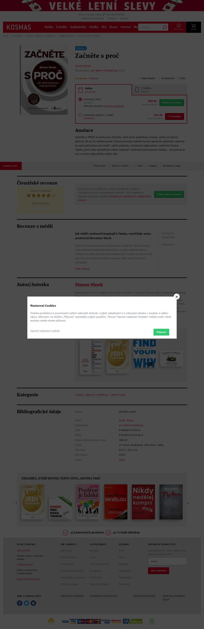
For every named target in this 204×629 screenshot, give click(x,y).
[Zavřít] (177, 297)
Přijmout (161, 331)
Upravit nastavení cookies (45, 330)
